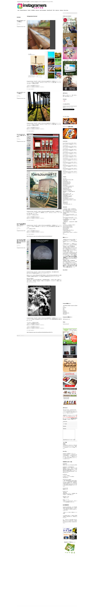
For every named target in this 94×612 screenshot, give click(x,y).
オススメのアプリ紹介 (66, 190)
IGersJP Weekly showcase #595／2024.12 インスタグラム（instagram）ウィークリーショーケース (70, 160)
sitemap (61, 10)
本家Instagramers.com (66, 319)
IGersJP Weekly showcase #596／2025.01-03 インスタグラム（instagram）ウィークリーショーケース (70, 156)
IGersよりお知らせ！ (66, 193)
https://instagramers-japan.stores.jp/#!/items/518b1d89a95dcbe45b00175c (40, 332)
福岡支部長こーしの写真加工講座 (68, 191)
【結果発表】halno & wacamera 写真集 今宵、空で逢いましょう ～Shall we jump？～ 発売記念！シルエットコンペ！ (70, 240)
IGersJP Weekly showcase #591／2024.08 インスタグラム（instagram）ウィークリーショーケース (70, 172)
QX (63, 192)
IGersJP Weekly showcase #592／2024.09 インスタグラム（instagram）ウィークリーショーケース (70, 169)
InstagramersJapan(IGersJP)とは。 (68, 230)
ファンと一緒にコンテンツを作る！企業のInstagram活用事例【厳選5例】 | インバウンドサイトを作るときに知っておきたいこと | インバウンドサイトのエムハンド (70, 257)
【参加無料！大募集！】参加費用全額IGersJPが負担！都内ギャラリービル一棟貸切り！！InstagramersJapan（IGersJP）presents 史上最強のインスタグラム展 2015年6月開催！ (70, 211)
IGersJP (35, 81)
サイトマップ (65, 234)
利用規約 (64, 223)
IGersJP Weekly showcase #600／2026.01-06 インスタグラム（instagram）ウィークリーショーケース (70, 144)
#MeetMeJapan (65, 188)
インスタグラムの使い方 (67, 187)
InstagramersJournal (20, 26)
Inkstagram (64, 310)
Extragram (64, 307)
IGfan (64, 309)
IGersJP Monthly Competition (67, 198)
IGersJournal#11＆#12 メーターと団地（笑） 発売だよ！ (21, 135)
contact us (57, 10)
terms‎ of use (66, 10)
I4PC (63, 308)
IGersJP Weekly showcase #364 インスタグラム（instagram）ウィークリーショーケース (70, 215)
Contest (29, 10)
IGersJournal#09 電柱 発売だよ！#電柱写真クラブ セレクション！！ (21, 224)
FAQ (53, 10)
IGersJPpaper (65, 197)
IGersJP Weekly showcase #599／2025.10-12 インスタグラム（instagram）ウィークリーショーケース (70, 147)
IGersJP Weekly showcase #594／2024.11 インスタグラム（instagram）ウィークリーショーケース (70, 163)
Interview (37, 10)
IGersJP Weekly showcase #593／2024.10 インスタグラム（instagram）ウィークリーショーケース (70, 166)
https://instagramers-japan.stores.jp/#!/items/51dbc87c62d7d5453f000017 (39, 236)
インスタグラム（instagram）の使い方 (69, 224)
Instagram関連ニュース (66, 195)
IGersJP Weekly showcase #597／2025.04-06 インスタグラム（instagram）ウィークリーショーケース (70, 153)
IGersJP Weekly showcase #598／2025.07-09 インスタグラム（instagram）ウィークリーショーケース (70, 150)
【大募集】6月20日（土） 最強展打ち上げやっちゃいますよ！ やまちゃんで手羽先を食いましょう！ (70, 244)
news (18, 10)
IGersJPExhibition (65, 181)
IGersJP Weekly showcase (67, 179)
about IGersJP (49, 10)
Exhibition (33, 10)
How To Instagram (43, 10)
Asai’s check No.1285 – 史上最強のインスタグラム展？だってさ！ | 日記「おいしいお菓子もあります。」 (70, 265)
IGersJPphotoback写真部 (67, 196)
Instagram (38, 280)
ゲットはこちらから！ (30, 220)
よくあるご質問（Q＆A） (67, 231)
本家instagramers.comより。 (67, 194)
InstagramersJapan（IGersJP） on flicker (69, 199)
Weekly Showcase (23, 10)
